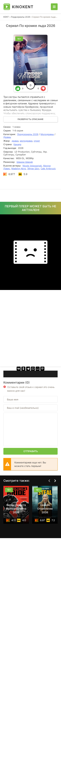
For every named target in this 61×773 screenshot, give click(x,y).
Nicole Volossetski (32, 165)
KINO (22, 6)
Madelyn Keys (18, 168)
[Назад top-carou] (49, 480)
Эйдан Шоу (33, 168)
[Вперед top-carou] (55, 480)
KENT (6, 17)
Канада (17, 144)
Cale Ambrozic (48, 168)
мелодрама (26, 140)
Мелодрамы (47, 134)
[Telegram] (28, 369)
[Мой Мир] (38, 369)
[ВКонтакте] (19, 369)
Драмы (7, 137)
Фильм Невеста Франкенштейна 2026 (16, 508)
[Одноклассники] (23, 369)
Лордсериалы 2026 (20, 17)
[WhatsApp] (33, 369)
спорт (37, 140)
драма (15, 140)
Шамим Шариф (25, 162)
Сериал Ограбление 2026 (45, 508)
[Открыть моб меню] (54, 6)
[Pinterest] (42, 369)
